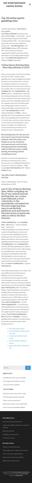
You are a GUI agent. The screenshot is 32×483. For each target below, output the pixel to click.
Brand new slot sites (8, 431)
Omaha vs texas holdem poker (11, 447)
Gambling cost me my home (11, 434)
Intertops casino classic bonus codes (14, 393)
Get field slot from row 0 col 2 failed (14, 378)
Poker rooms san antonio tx (12, 400)
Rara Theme (24, 474)
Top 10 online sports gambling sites (13, 454)
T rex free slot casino (9, 438)
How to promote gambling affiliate (14, 407)
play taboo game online (16, 329)
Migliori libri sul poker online (11, 460)
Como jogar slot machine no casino (14, 381)
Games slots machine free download (13, 457)
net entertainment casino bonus (14, 4)
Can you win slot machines (11, 385)
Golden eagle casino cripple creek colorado (15, 450)
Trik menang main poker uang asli (13, 397)
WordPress (19, 475)
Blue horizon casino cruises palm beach (15, 404)
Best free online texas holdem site (12, 421)
